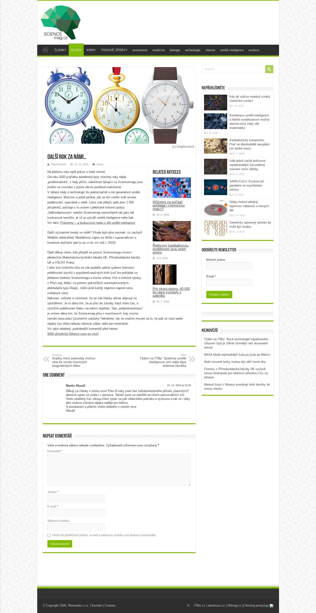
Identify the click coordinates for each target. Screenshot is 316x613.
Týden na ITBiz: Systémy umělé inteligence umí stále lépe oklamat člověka (163, 360)
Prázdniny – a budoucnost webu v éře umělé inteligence (97, 222)
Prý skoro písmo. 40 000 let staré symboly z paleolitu (171, 292)
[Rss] (188, 605)
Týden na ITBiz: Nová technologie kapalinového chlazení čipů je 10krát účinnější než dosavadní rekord (236, 343)
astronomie (140, 50)
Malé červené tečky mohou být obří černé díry (235, 362)
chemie (210, 50)
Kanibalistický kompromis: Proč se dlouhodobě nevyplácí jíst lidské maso (249, 144)
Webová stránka (58, 521)
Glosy (100, 164)
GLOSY (76, 50)
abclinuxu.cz (216, 605)
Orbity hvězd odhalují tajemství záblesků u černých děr (249, 206)
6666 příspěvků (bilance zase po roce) (73, 334)
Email (211, 276)
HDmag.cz (234, 605)
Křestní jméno (215, 259)
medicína (158, 50)
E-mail (52, 506)
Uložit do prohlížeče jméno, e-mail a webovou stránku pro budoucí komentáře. (104, 535)
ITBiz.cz (199, 605)
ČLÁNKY (60, 50)
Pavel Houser (58, 164)
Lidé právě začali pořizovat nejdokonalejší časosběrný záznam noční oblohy (247, 165)
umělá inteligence (232, 50)
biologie (175, 50)
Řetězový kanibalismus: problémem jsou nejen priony (171, 248)
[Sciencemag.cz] (61, 21)
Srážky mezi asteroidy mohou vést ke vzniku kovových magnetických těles (73, 360)
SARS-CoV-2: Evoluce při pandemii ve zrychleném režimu (246, 185)
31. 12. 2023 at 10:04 (179, 385)
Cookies (110, 605)
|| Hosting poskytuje (256, 605)
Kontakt (97, 605)
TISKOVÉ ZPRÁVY (114, 50)
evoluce (254, 50)
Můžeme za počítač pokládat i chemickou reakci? (169, 205)
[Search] (269, 69)
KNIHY (91, 50)
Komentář (54, 451)
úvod (46, 49)
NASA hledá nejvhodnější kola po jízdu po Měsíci (237, 354)
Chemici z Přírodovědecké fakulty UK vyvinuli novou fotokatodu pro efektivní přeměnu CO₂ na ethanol (236, 373)
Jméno (53, 492)
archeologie (192, 50)
